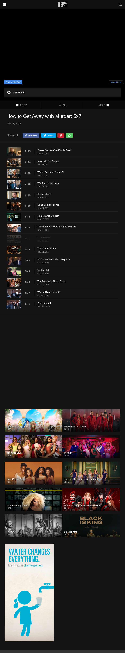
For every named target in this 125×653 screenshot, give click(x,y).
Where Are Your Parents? (50, 172)
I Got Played (43, 237)
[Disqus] (62, 359)
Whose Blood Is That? (48, 292)
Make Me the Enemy (48, 161)
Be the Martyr (44, 194)
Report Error (116, 82)
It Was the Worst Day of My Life (53, 259)
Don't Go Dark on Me (48, 205)
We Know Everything (48, 183)
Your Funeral (44, 303)
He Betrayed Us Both (48, 215)
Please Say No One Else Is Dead (54, 150)
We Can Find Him (46, 248)
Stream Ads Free (13, 82)
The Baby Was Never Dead (51, 281)
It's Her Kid (43, 270)
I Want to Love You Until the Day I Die (56, 226)
